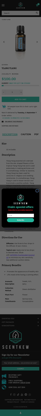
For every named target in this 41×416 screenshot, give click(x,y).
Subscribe (20, 220)
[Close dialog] (37, 190)
